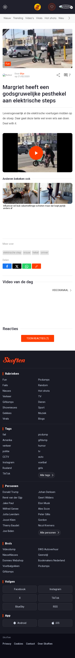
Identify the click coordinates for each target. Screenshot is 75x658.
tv (39, 451)
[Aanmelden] (65, 6)
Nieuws (63, 18)
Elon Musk (44, 503)
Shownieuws (10, 407)
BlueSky (19, 606)
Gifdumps (8, 402)
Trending (18, 18)
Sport (41, 407)
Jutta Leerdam (11, 514)
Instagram (8, 462)
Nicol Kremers (46, 525)
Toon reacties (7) (38, 338)
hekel (36, 252)
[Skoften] (14, 360)
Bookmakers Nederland (51, 560)
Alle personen (48, 532)
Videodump (9, 549)
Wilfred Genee (10, 508)
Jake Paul (8, 503)
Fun (5, 379)
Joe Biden (8, 531)
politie (6, 451)
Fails (5, 385)
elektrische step (12, 252)
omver (44, 252)
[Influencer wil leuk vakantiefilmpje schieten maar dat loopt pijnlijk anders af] (37, 193)
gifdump (42, 440)
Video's (29, 18)
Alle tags (45, 475)
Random (43, 385)
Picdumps (44, 379)
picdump (43, 434)
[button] (69, 18)
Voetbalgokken (11, 566)
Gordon (42, 519)
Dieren (41, 402)
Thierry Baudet (11, 525)
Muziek (42, 413)
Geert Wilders (46, 497)
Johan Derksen (46, 492)
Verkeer (7, 396)
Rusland (7, 468)
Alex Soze (44, 508)
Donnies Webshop (13, 560)
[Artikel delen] (58, 75)
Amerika (7, 440)
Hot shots (51, 18)
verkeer (7, 445)
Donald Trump (10, 492)
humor (42, 445)
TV (39, 396)
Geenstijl (43, 554)
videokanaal (60, 290)
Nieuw (7, 18)
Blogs (41, 418)
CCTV (6, 456)
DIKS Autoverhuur (48, 549)
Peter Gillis (44, 514)
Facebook (19, 589)
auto (40, 456)
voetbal (42, 462)
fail (4, 434)
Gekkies (7, 413)
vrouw (26, 252)
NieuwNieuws (10, 554)
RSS (55, 606)
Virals (39, 18)
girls (40, 468)
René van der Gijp (12, 497)
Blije (22, 73)
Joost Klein (9, 519)
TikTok (6, 473)
